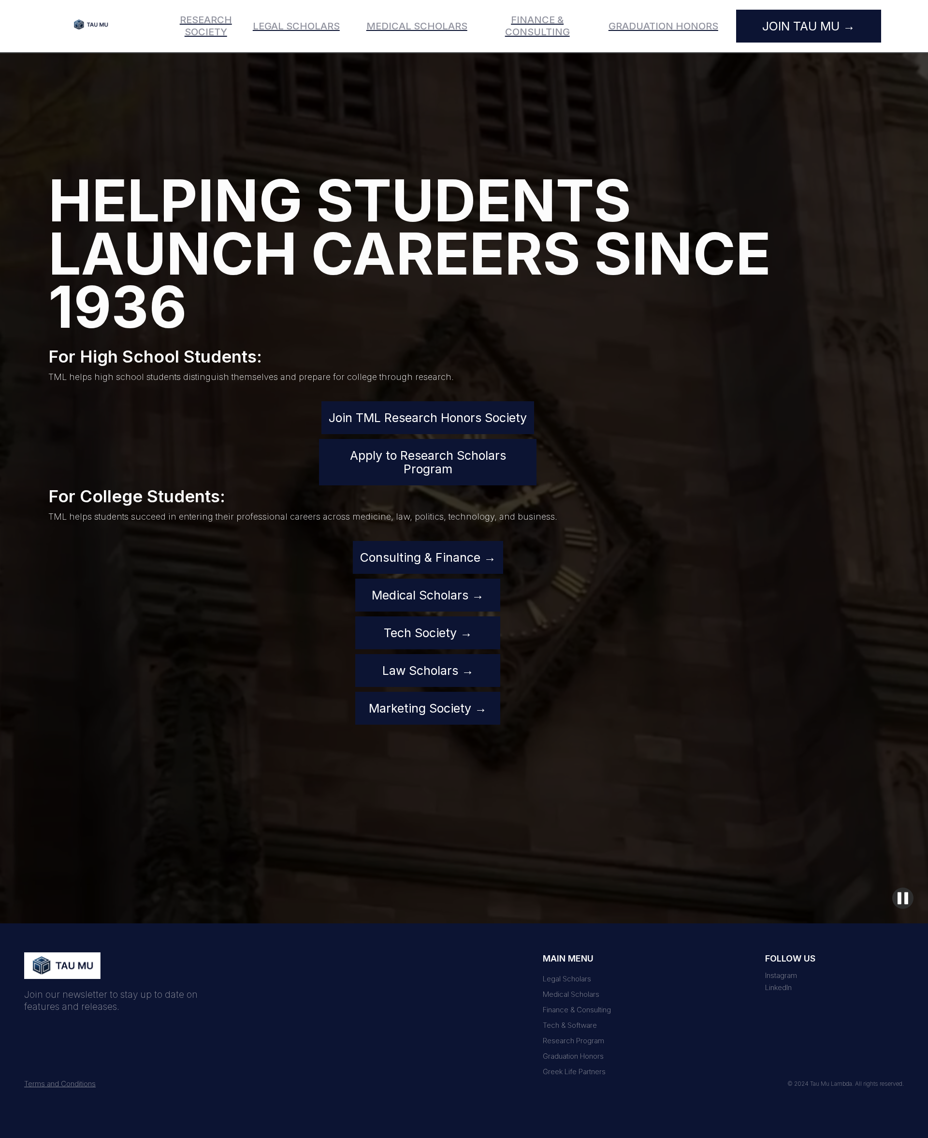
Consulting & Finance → (428, 557)
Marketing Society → (428, 708)
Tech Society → (428, 633)
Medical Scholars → (428, 595)
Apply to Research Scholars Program (428, 462)
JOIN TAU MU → (808, 26)
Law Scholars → (428, 670)
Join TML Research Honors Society (428, 417)
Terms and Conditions (60, 1083)
